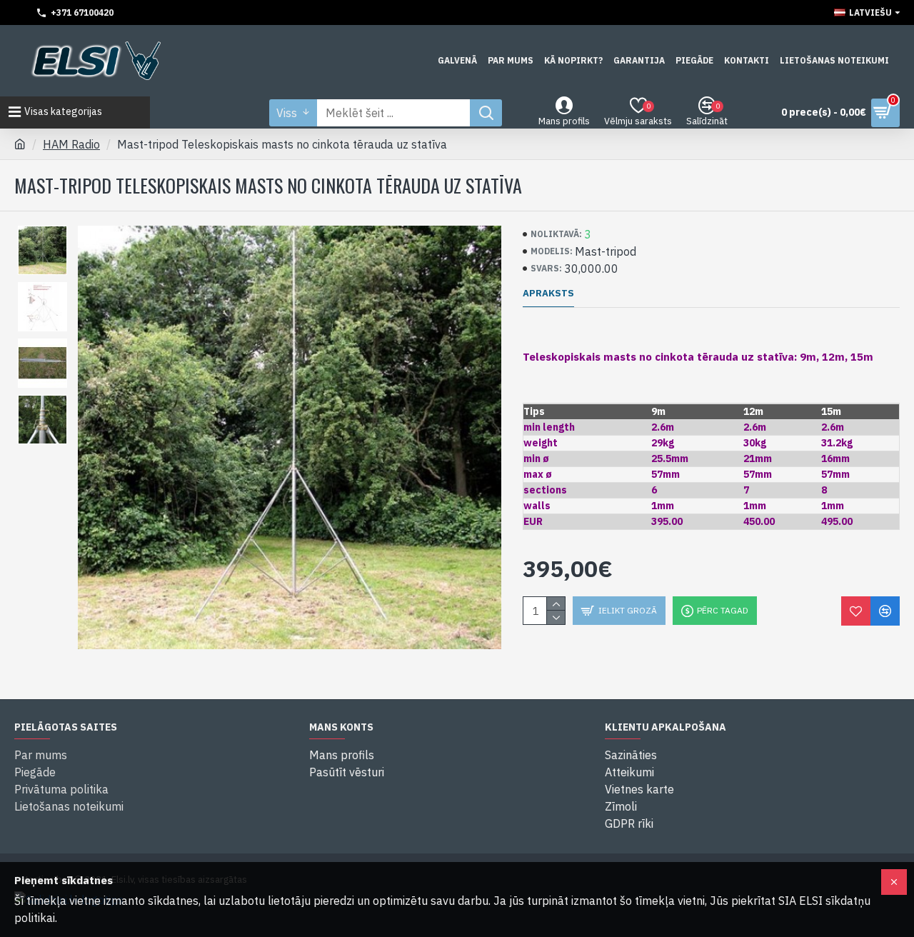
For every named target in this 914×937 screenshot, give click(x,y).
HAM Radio (71, 144)
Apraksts (548, 293)
